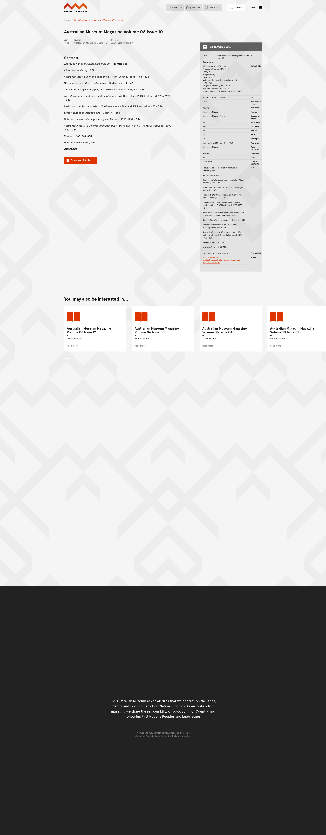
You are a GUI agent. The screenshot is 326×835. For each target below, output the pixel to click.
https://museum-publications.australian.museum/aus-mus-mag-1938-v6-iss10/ (222, 260)
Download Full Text (82, 160)
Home (67, 20)
